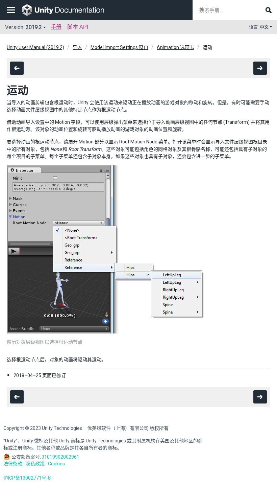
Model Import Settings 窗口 (119, 47)
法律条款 (12, 463)
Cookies (56, 463)
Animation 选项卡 (175, 47)
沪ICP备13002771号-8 (27, 478)
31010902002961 (60, 457)
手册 (56, 27)
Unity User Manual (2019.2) (35, 47)
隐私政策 (35, 463)
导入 (77, 47)
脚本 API (77, 27)
